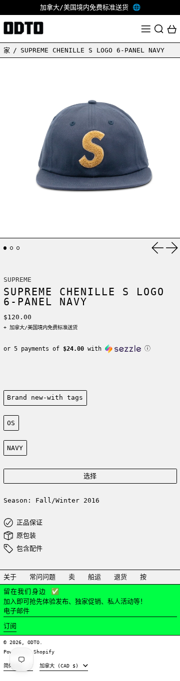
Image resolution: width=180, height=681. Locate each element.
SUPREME (18, 279)
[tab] (5, 248)
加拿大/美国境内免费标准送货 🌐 (90, 7)
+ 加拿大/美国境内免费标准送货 (41, 327)
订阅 (10, 626)
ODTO (34, 642)
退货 (120, 577)
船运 (94, 577)
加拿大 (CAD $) (61, 666)
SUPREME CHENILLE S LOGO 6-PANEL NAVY (92, 50)
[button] (159, 28)
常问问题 (43, 577)
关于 (10, 577)
